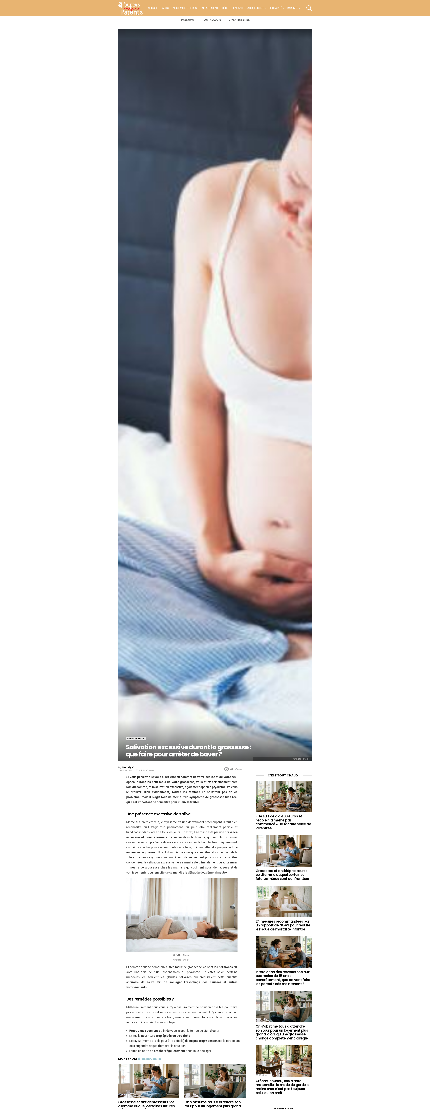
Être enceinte (149, 1058)
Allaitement (210, 8)
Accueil (153, 8)
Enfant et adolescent (248, 8)
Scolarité (275, 8)
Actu (165, 8)
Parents (292, 8)
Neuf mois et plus (185, 8)
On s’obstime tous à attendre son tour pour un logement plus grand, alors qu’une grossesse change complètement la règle (282, 1032)
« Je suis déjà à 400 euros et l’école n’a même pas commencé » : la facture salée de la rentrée (283, 822)
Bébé (225, 8)
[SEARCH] (309, 8)
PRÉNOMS (187, 20)
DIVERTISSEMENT (240, 20)
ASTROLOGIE (212, 20)
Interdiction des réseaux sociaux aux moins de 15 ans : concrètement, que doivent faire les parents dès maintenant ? (283, 977)
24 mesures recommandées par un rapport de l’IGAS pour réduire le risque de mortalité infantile (283, 925)
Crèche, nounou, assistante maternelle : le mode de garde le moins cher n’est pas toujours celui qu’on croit (282, 1086)
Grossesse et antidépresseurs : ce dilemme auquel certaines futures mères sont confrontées (282, 874)
